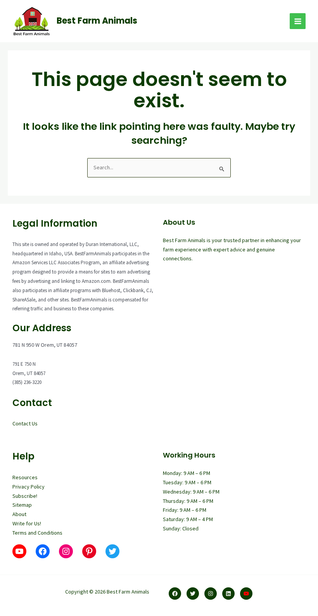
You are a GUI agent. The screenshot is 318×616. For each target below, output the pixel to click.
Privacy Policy (28, 486)
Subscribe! (24, 495)
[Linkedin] (228, 593)
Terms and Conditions (37, 532)
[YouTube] (246, 593)
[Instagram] (210, 593)
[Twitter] (193, 593)
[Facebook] (175, 593)
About (19, 514)
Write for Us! (26, 523)
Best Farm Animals (97, 21)
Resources (25, 477)
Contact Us (25, 423)
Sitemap (22, 504)
